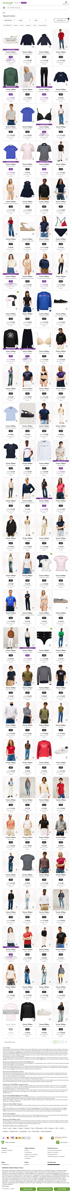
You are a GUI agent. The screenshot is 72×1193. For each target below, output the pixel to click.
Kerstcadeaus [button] (43, 25)
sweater (12, 1069)
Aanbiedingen (5, 1164)
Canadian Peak (14, 1131)
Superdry (5, 1131)
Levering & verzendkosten (55, 1150)
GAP (45, 1128)
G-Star (4, 1128)
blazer (41, 1057)
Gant (32, 1128)
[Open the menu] (4, 8)
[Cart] (33, 46)
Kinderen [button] (28, 25)
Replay (15, 1128)
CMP (56, 1128)
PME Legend (39, 1128)
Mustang (51, 1128)
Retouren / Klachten (53, 1152)
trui (54, 1066)
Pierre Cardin (35, 1131)
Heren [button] (22, 25)
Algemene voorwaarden (31, 1154)
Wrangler (27, 1128)
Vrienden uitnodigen (6, 1150)
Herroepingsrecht (52, 1154)
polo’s (12, 1052)
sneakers (5, 1059)
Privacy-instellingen (29, 1156)
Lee (29, 1131)
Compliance (27, 1158)
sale (20, 1104)
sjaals (10, 1099)
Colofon (26, 1150)
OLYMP (62, 1128)
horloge (17, 1095)
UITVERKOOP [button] (8, 25)
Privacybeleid (28, 1152)
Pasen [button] (35, 25)
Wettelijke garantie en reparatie (56, 1156)
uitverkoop (36, 1108)
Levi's (9, 1128)
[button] (10, 20)
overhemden (19, 1052)
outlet (41, 1059)
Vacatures (4, 1152)
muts (26, 1095)
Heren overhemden (46, 1131)
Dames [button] (16, 25)
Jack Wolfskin (23, 1131)
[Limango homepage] (8, 3)
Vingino (21, 1128)
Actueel (26, 1164)
